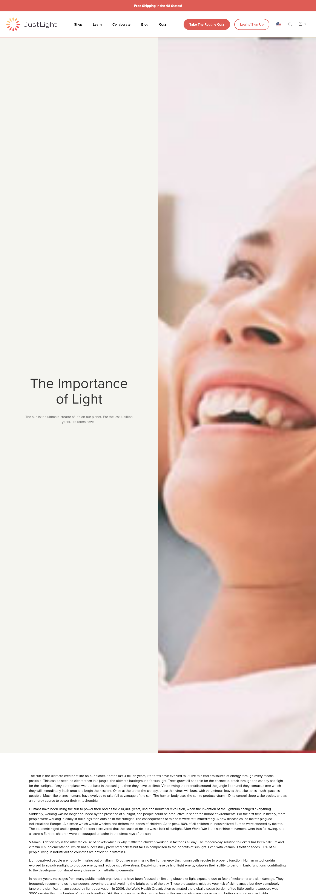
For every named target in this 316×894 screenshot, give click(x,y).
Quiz (162, 24)
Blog (144, 24)
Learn (97, 24)
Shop (78, 24)
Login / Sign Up (252, 24)
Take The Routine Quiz (206, 24)
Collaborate (121, 24)
